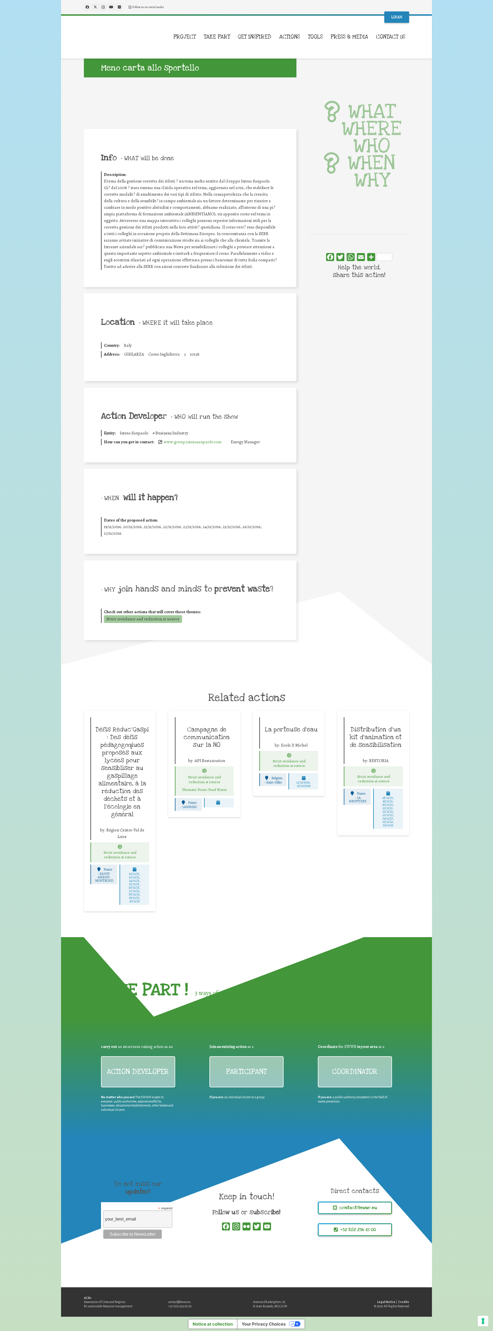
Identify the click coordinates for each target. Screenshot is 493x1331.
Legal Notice (386, 1302)
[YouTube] (111, 7)
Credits (403, 1302)
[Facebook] (87, 7)
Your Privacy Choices (264, 1324)
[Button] (120, 846)
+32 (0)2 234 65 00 (180, 1306)
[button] (199, 37)
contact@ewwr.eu (179, 1302)
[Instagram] (103, 7)
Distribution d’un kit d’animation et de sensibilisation (375, 737)
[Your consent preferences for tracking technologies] (483, 1321)
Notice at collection (213, 1324)
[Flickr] (119, 7)
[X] (95, 7)
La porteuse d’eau (291, 729)
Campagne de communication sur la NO (206, 737)
